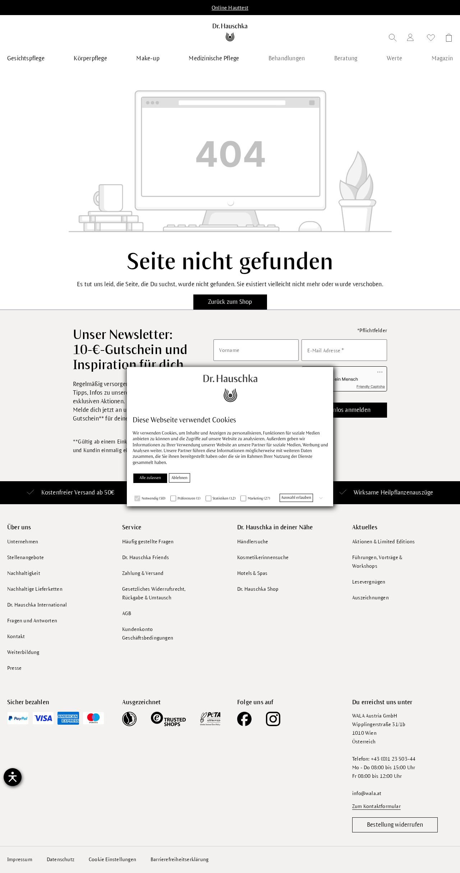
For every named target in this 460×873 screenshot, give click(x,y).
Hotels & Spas (252, 573)
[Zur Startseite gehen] (230, 32)
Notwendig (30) (153, 499)
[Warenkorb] (447, 39)
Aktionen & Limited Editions (383, 541)
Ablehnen (179, 478)
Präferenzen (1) (189, 499)
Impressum (19, 859)
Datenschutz (60, 859)
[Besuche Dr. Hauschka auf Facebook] (244, 719)
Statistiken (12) (224, 499)
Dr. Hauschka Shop (258, 589)
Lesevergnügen (369, 582)
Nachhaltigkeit (23, 573)
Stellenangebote (25, 557)
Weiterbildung (23, 652)
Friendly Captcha (370, 386)
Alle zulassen (150, 478)
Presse (14, 668)
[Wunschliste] (431, 39)
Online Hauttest (230, 8)
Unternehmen (22, 541)
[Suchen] (393, 39)
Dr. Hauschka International (37, 605)
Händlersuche (252, 541)
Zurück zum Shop (230, 302)
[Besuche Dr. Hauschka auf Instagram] (273, 719)
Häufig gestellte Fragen (148, 541)
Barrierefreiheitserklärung (179, 859)
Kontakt (16, 636)
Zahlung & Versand (143, 573)
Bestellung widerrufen (395, 825)
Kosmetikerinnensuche (263, 557)
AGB (127, 613)
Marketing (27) (259, 499)
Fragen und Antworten (32, 620)
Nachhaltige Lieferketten (35, 589)
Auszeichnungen (370, 597)
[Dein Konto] (411, 38)
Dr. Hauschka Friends (145, 557)
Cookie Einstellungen (112, 859)
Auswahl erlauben (296, 498)
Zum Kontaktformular (376, 806)
